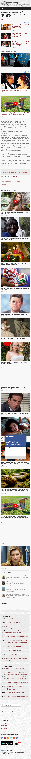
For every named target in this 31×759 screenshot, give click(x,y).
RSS (8, 738)
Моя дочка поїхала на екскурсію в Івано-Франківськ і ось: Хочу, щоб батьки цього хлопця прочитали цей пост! (17, 688)
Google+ (5, 738)
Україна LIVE (4, 725)
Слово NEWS (4, 727)
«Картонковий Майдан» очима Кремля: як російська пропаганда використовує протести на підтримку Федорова (16, 642)
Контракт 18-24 (14, 654)
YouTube (14, 738)
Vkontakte (17, 738)
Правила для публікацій (7, 711)
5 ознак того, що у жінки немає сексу (16, 692)
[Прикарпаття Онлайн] (18, 745)
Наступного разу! (15, 457)
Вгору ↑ (28, 755)
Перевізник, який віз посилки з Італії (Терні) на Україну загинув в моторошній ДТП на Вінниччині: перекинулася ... (17, 678)
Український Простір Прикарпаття (15, 3)
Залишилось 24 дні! (13, 618)
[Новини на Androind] (7, 745)
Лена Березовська (8, 18)
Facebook (15, 176)
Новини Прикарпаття (6, 723)
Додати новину (5, 709)
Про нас (4, 715)
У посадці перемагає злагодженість (14, 650)
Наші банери (5, 713)
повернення (11, 181)
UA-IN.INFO (3, 730)
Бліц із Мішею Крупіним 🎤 (14, 622)
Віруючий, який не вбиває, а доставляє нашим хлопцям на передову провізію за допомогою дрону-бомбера (16, 636)
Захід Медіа (4, 728)
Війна (2, 19)
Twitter (11, 738)
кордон (6, 181)
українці (17, 181)
